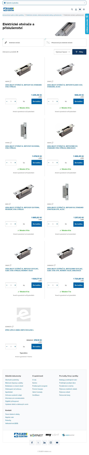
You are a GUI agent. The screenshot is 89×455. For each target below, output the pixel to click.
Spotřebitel (9, 392)
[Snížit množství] (6, 101)
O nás (34, 380)
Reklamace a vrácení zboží (14, 386)
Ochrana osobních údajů (13, 395)
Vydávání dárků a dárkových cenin (16, 404)
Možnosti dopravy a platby (14, 383)
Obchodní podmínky (12, 380)
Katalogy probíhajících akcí (68, 380)
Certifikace (35, 395)
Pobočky (8, 420)
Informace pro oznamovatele (14, 398)
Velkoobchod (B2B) (11, 423)
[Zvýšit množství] (15, 101)
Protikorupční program (39, 386)
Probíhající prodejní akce (67, 383)
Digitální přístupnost (12, 401)
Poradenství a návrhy (66, 386)
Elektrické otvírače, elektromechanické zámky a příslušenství (44, 15)
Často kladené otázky (12, 414)
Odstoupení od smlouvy (13, 389)
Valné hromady (37, 392)
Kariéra (34, 383)
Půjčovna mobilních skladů (68, 389)
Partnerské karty (64, 395)
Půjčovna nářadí (64, 392)
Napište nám (9, 417)
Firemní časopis (37, 389)
